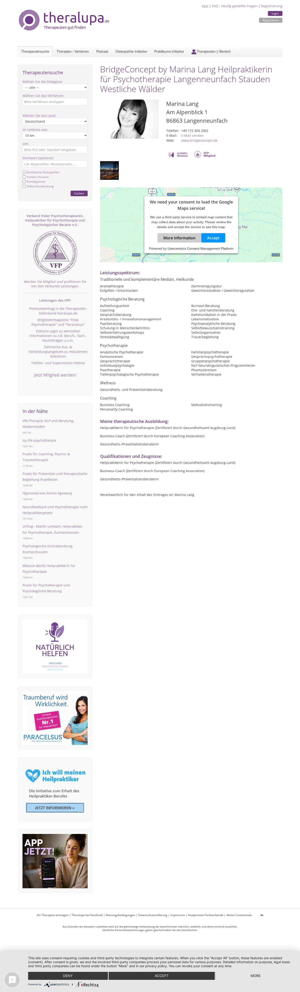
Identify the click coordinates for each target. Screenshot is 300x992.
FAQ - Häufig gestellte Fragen (234, 6)
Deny (68, 975)
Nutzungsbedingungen (120, 915)
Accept (213, 238)
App (205, 6)
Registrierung (271, 6)
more (256, 975)
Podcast (102, 51)
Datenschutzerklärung (152, 915)
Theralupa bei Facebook (87, 915)
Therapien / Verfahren (72, 51)
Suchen (79, 193)
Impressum (177, 915)
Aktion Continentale (239, 915)
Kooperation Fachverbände (205, 915)
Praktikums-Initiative (169, 51)
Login (275, 13)
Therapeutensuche (35, 51)
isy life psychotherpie (39, 440)
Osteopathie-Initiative (131, 51)
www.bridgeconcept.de (199, 140)
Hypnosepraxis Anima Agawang (47, 493)
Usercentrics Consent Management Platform (200, 248)
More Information (179, 238)
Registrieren (271, 20)
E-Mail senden (192, 135)
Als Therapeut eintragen (52, 915)
